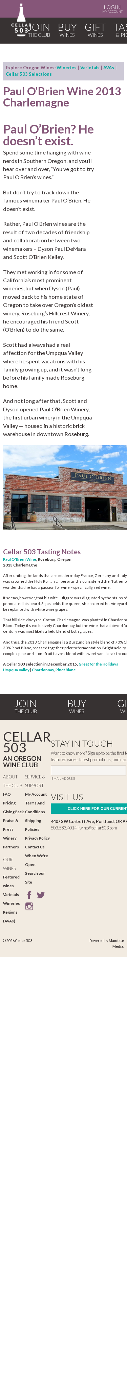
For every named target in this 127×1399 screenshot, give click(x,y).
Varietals (90, 67)
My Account (112, 9)
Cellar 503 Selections (29, 74)
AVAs (108, 67)
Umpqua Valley (16, 670)
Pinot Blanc (66, 670)
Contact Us (35, 847)
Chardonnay (43, 670)
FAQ (7, 794)
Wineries (67, 67)
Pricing (9, 803)
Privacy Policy (37, 838)
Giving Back (13, 812)
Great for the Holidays (98, 664)
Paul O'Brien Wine (19, 559)
